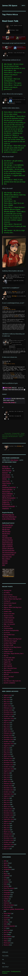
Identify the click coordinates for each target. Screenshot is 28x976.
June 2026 (7, 699)
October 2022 (8, 792)
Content (6, 882)
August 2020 (7, 846)
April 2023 (7, 779)
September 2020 (8, 844)
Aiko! (3, 565)
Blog (3, 963)
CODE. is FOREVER (7, 546)
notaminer (7, 917)
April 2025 (7, 729)
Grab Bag (6, 896)
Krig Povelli (7, 907)
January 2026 (8, 710)
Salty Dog (4, 535)
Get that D (7, 626)
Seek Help (5, 561)
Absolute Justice (8, 615)
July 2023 (6, 773)
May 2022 (6, 802)
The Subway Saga (7, 537)
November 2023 (8, 764)
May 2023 (6, 777)
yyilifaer (4, 485)
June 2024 (7, 750)
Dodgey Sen (5, 502)
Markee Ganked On (7, 544)
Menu (23, 5)
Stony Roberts (6, 477)
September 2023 (8, 769)
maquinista (5, 508)
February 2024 (8, 758)
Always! (22, 433)
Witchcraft (7, 943)
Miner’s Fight (8, 605)
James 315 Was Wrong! (10, 597)
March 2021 (7, 832)
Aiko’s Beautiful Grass (10, 668)
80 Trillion (7, 592)
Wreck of (6, 945)
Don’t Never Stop (6, 556)
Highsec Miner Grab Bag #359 (12, 607)
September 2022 (8, 794)
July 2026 (6, 697)
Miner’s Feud (7, 664)
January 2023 (7, 785)
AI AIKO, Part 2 (8, 649)
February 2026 (8, 708)
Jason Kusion (6, 474)
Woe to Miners (6, 558)
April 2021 (7, 829)
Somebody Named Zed (8, 487)
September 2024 (8, 743)
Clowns (6, 880)
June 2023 (7, 775)
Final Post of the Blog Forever (12, 647)
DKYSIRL (6, 678)
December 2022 (8, 787)
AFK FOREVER (8, 666)
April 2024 (7, 754)
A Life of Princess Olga (8, 519)
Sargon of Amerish (9, 926)
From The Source (9, 435)
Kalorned (5, 472)
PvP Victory (7, 609)
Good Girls (7, 894)
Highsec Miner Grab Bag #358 (12, 639)
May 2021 (6, 827)
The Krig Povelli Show (8, 550)
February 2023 (8, 783)
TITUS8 (4, 479)
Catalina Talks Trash (10, 643)
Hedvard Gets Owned (10, 603)
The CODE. (5, 956)
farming (6, 886)
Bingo (5, 873)
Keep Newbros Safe (7, 542)
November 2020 (8, 840)
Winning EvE (7, 590)
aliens (5, 865)
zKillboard (5, 952)
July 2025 (6, 722)
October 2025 (8, 716)
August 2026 (7, 695)
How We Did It (6, 533)
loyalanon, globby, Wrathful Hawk (14, 909)
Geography (7, 892)
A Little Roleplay (8, 622)
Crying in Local (8, 651)
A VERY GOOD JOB (9, 618)
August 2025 (7, 720)
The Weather (21, 435)
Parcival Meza (6, 491)
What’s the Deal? (9, 676)
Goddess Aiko (8, 611)
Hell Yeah (4, 563)
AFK (5, 861)
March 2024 (7, 756)
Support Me (7, 662)
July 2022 (6, 798)
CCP (5, 878)
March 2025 (7, 731)
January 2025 (7, 735)
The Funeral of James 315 (9, 552)
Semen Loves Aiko (9, 613)
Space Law (7, 930)
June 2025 (7, 724)
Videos (6, 941)
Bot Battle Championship (11, 630)
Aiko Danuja (14, 460)
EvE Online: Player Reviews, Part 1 (14, 653)
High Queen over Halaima (11, 672)
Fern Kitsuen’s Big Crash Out (12, 681)
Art (5, 871)
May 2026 (7, 701)
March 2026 (7, 706)
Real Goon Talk (10, 21)
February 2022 (8, 808)
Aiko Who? (5, 967)
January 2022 (7, 811)
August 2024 (7, 745)
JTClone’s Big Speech (8, 548)
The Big (6, 636)
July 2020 (6, 848)
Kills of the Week (9, 905)
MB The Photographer (8, 498)
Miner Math (7, 913)
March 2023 (7, 781)
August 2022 (7, 796)
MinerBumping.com (8, 514)
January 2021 (7, 836)
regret (5, 920)
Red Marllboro (6, 468)
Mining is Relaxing (7, 540)
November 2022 (8, 790)
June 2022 (7, 800)
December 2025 (8, 712)
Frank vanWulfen (7, 489)
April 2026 (7, 703)
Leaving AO (7, 601)
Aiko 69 (6, 655)
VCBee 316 (5, 466)
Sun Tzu (16, 435)
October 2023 (8, 766)
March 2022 (7, 806)
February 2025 (8, 733)
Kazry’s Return (8, 594)
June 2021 (6, 825)
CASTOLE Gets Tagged (10, 641)
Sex (5, 928)
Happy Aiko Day (8, 660)
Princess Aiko (7, 433)
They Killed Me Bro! (7, 525)
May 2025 (6, 727)
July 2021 (6, 823)
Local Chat (7, 632)
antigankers (7, 869)
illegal (5, 901)
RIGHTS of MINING (9, 683)
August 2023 (7, 771)
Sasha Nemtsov (6, 470)
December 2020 (8, 838)
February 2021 (8, 834)
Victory (6, 938)
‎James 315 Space (9, 5)
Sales (5, 924)
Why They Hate (6, 531)
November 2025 (8, 714)
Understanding (8, 628)
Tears (5, 934)
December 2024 (8, 737)
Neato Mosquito (8, 620)
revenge (6, 922)
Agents (6, 863)
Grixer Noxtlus (6, 483)
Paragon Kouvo (6, 500)
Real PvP (6, 674)
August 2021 (7, 821)
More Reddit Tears (9, 634)
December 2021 (8, 813)
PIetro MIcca (5, 436)
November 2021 (8, 815)
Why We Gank (6, 529)
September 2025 (8, 718)
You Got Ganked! (6, 527)
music (5, 915)
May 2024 (6, 752)
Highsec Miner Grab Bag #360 (12, 599)
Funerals (6, 890)
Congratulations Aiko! (8, 554)
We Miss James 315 (13, 436)
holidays (6, 899)
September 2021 (8, 819)
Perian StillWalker (7, 493)
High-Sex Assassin (9, 624)
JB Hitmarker (6, 504)
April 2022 (7, 804)
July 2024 (6, 748)
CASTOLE (6, 875)
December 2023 (8, 762)
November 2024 (8, 739)
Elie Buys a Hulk (8, 645)
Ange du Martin (6, 495)
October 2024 (8, 741)
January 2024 (7, 760)
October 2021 (7, 817)
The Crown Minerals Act (9, 516)
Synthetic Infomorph (8, 506)
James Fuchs (6, 481)
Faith (3, 435)
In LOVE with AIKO (9, 657)
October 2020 (8, 842)
